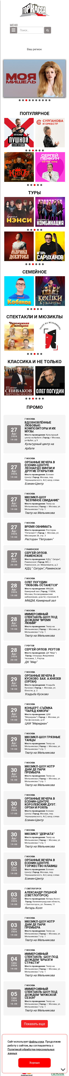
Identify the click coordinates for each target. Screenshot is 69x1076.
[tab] (20, 100)
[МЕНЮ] (13, 30)
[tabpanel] (34, 78)
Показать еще (34, 1024)
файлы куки (36, 1041)
